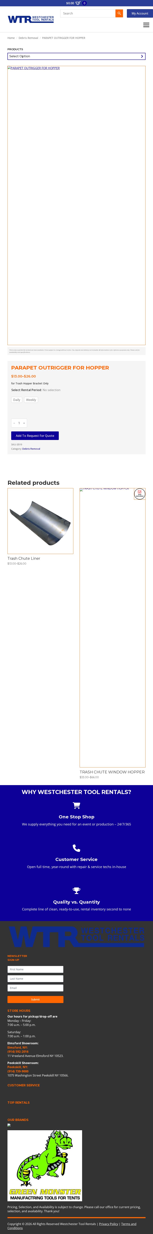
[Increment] (24, 423)
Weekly (31, 400)
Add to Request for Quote (35, 436)
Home (11, 38)
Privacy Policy (108, 1224)
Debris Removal (28, 38)
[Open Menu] (146, 25)
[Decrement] (14, 423)
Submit (35, 999)
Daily (16, 400)
